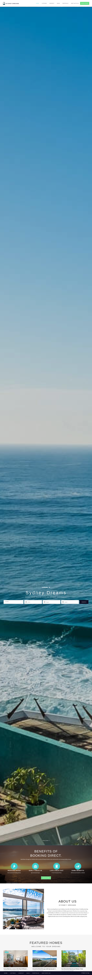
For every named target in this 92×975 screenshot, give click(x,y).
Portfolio (65, 3)
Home (37, 3)
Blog (58, 3)
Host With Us (75, 3)
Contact (51, 3)
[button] (85, 972)
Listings (44, 3)
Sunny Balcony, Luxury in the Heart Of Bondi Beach (16, 969)
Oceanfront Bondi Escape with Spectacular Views (45, 969)
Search (84, 602)
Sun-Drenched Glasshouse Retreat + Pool (72, 969)
